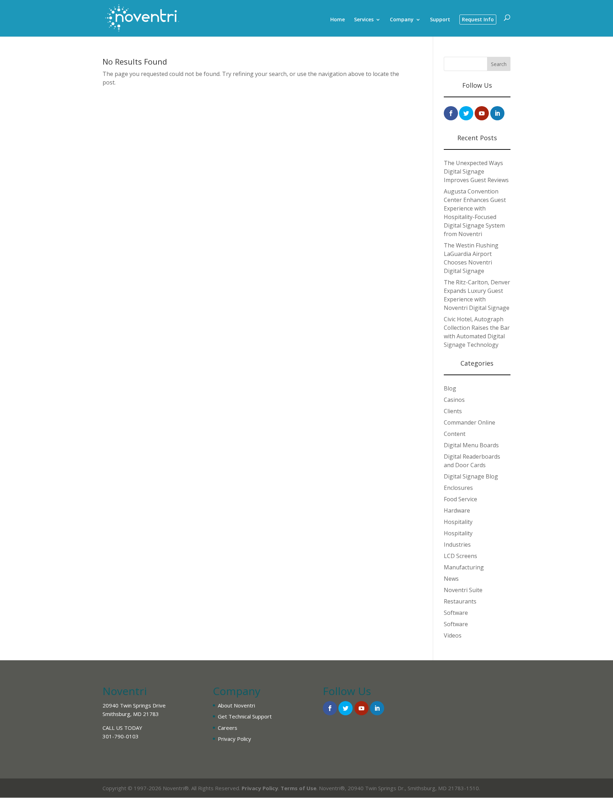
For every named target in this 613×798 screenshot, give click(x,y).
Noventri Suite (463, 590)
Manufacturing (464, 567)
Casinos (454, 400)
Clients (453, 411)
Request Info (478, 19)
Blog (450, 388)
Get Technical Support (245, 716)
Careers (227, 727)
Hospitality (458, 522)
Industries (457, 544)
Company (402, 20)
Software (456, 613)
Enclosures (458, 488)
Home (337, 20)
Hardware (457, 510)
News (451, 579)
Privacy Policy (234, 738)
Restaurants (460, 601)
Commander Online (469, 422)
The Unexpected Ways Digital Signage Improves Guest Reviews (476, 171)
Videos (453, 635)
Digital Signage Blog (471, 476)
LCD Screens (460, 556)
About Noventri (236, 705)
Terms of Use (298, 788)
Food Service (460, 499)
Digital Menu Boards (471, 445)
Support (440, 20)
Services (364, 20)
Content (454, 434)
